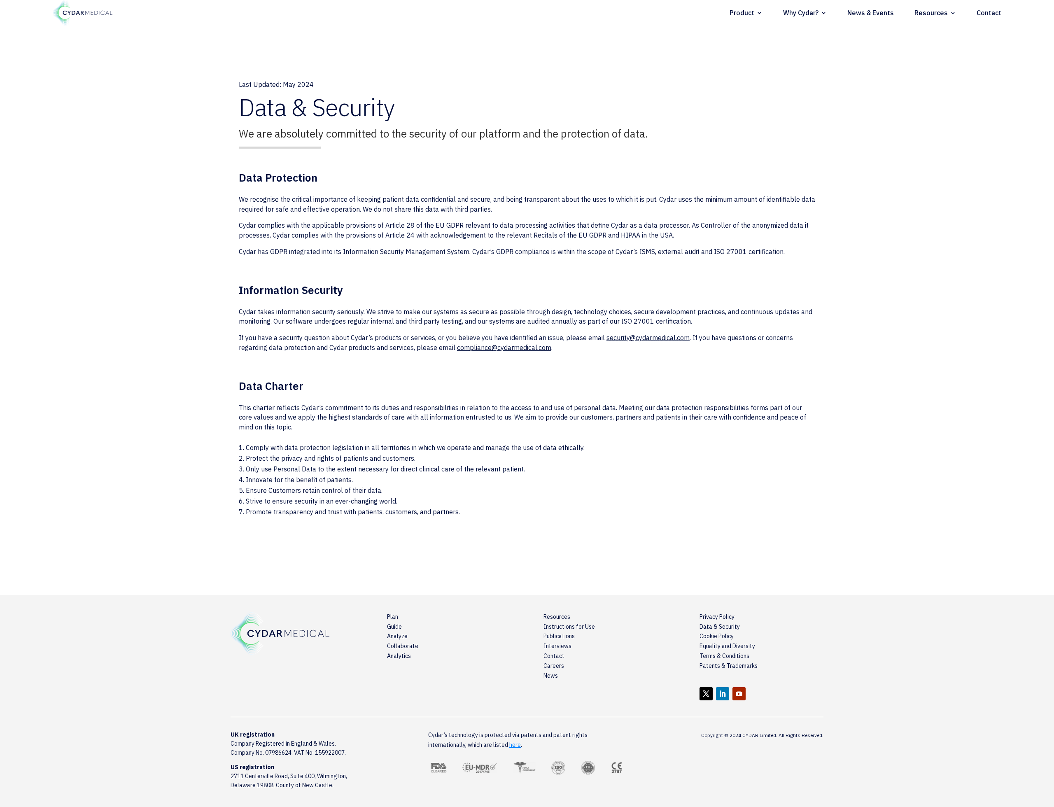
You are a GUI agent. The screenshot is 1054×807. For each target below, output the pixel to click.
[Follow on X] (706, 693)
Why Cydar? (800, 13)
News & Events (870, 13)
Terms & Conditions (724, 656)
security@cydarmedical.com (648, 338)
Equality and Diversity (727, 646)
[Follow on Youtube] (739, 693)
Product (742, 13)
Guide (394, 626)
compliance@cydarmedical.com (504, 347)
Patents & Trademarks (729, 665)
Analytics (399, 656)
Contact (989, 13)
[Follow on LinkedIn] (722, 693)
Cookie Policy (717, 636)
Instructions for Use (569, 626)
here (515, 745)
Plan (392, 616)
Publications (559, 636)
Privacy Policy (717, 616)
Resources (931, 13)
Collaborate (402, 646)
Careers (553, 665)
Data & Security (720, 626)
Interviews (557, 646)
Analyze (397, 636)
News (550, 675)
